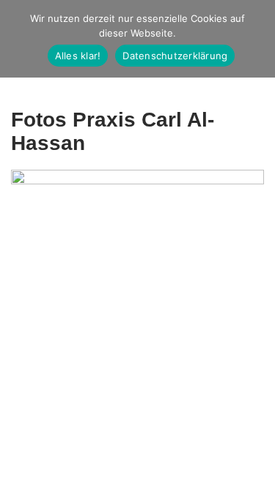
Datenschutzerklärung (174, 55)
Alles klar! (78, 55)
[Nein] (256, 38)
